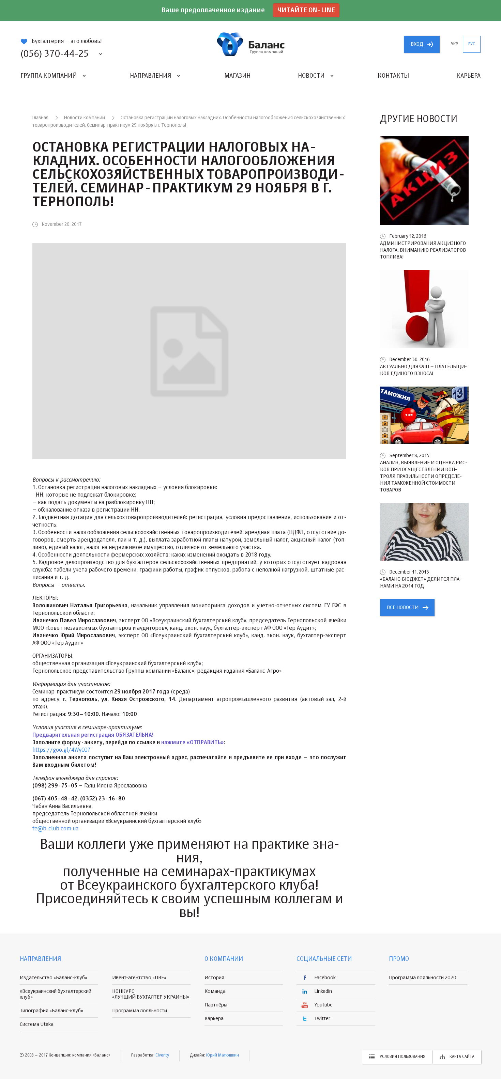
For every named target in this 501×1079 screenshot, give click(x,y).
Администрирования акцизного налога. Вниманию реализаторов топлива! (423, 250)
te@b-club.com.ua (55, 829)
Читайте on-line (306, 10)
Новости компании (84, 117)
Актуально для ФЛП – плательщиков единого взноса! (423, 370)
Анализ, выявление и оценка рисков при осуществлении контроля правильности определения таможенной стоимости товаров (423, 476)
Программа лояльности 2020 (422, 977)
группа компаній (250, 44)
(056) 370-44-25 (54, 54)
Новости (311, 76)
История (214, 977)
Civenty (162, 1055)
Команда (215, 991)
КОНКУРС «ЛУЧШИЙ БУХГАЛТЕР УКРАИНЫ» (150, 994)
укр (454, 44)
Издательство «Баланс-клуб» (53, 977)
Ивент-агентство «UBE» (139, 977)
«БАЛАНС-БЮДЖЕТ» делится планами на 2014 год (420, 583)
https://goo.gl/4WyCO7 (61, 750)
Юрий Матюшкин (222, 1055)
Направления (150, 76)
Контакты (393, 76)
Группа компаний (48, 76)
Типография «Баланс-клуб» (51, 1010)
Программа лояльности (139, 1010)
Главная (40, 117)
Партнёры (215, 1004)
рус (471, 44)
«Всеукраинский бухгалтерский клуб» (55, 994)
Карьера (468, 76)
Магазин (237, 76)
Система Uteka (37, 1024)
